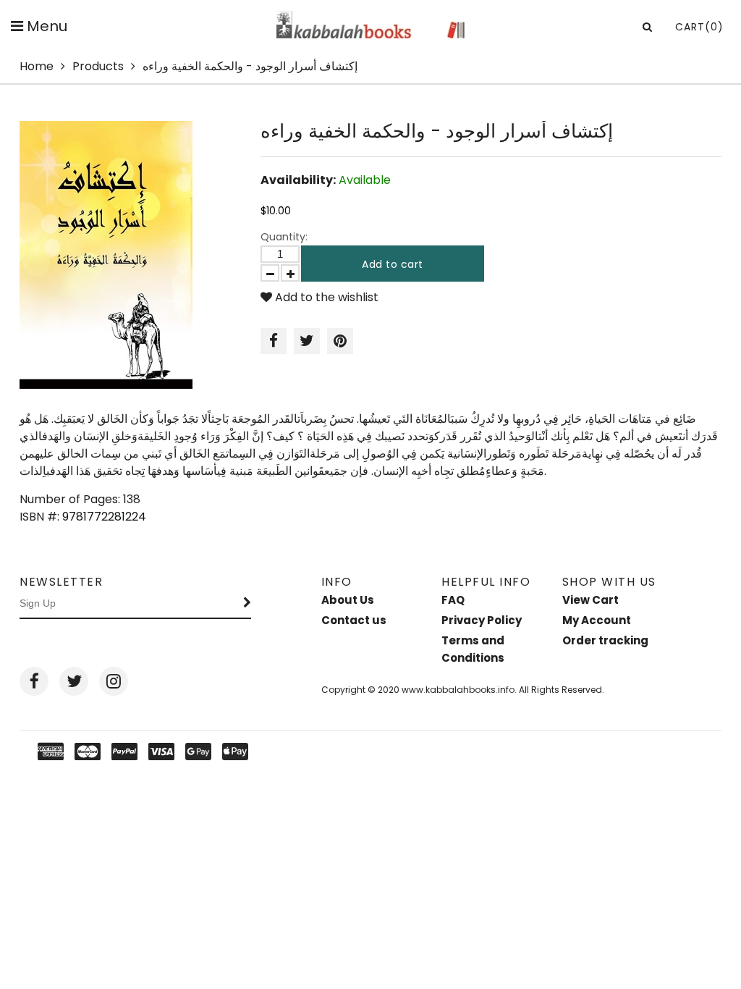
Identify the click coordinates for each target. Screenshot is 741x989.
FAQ (453, 599)
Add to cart (392, 264)
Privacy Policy (481, 620)
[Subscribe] (247, 604)
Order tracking (605, 640)
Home (37, 66)
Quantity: (284, 237)
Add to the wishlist (325, 297)
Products (98, 66)
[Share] (274, 341)
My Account (596, 620)
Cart (699, 27)
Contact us (353, 620)
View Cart (590, 599)
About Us (347, 599)
